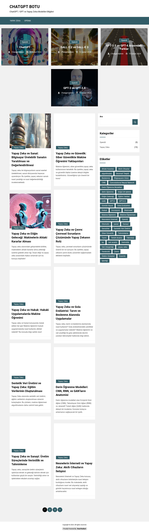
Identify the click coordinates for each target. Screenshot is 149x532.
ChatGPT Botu (25, 6)
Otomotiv (105, 224)
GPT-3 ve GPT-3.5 (74, 88)
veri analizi (112, 242)
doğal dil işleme (124, 192)
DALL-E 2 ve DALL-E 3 (74, 47)
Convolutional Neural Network (122, 183)
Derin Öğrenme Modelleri (112, 187)
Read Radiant (81, 529)
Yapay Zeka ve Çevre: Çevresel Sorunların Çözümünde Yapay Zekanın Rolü (73, 235)
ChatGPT (24, 47)
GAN (103, 201)
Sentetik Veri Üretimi (122, 228)
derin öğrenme (107, 192)
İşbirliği (105, 261)
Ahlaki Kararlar (108, 169)
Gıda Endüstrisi (123, 205)
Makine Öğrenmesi (127, 215)
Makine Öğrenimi (109, 215)
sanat (116, 224)
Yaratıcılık (106, 251)
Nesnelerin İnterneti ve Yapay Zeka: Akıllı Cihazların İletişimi (74, 467)
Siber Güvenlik (107, 233)
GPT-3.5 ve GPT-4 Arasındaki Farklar (124, 47)
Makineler (128, 210)
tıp (103, 242)
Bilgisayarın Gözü (121, 178)
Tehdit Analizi (116, 238)
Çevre (116, 251)
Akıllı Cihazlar (123, 169)
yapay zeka (122, 247)
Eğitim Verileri (124, 196)
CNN (103, 183)
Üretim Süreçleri (108, 256)
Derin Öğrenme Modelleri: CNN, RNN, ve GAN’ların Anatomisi (72, 391)
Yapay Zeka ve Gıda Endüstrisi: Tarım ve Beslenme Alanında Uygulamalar (68, 312)
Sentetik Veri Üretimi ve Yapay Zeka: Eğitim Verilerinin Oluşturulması (27, 387)
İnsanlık (122, 256)
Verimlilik (125, 242)
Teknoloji (130, 238)
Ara (101, 116)
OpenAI (27, 21)
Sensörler (105, 228)
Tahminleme (123, 233)
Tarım (104, 238)
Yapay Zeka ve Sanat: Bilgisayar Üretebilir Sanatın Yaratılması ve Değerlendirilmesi (29, 159)
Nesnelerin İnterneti (109, 219)
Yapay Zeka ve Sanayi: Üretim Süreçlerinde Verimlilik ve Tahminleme (30, 460)
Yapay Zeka (15, 21)
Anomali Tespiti (122, 173)
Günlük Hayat (107, 205)
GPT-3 (112, 201)
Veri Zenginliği (107, 247)
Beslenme (106, 178)
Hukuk (104, 210)
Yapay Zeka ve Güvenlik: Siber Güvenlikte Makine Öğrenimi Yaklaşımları (71, 157)
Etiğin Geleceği (108, 196)
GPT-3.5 (122, 201)
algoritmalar (107, 173)
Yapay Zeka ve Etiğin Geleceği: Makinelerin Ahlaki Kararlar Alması (29, 237)
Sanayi (126, 224)
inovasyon (115, 210)
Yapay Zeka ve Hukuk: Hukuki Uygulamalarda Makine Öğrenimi (30, 313)
